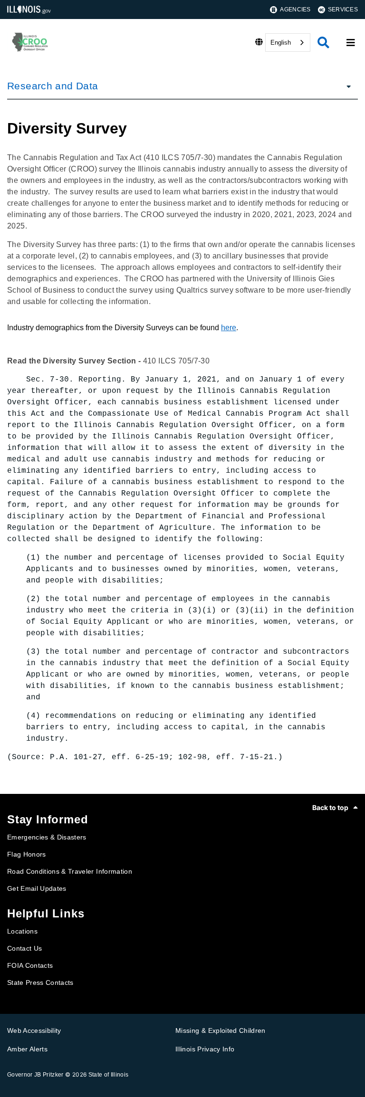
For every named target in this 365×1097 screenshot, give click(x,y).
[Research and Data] (346, 86)
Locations (22, 931)
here (228, 328)
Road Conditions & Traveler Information (69, 871)
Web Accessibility (34, 1030)
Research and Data (52, 85)
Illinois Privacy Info (204, 1049)
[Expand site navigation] (351, 43)
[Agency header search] (323, 42)
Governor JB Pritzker (35, 1074)
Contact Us (24, 948)
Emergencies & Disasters (46, 837)
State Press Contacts (40, 982)
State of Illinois (108, 1074)
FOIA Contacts (30, 965)
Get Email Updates (37, 888)
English (280, 42)
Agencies (295, 9)
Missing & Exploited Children (220, 1030)
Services (343, 9)
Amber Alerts (27, 1049)
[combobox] (287, 42)
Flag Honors (26, 854)
